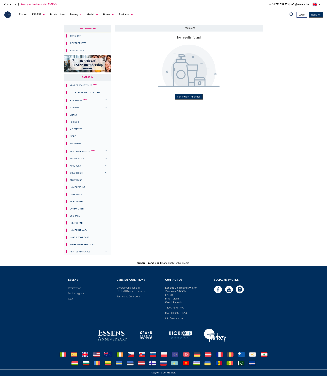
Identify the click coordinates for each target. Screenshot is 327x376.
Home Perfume (77, 187)
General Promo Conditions (152, 263)
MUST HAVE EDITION (82, 151)
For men (74, 108)
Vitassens (75, 143)
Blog (70, 299)
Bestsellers (77, 50)
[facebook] (218, 289)
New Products (78, 43)
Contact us (10, 4)
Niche (73, 136)
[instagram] (240, 289)
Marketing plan (76, 293)
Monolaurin (76, 201)
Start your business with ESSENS (38, 4)
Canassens (76, 194)
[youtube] (229, 289)
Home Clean (76, 223)
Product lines (57, 14)
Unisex (73, 115)
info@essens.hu (300, 4)
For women (78, 100)
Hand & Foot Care (79, 237)
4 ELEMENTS (76, 129)
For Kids (74, 122)
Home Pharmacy (78, 230)
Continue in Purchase (188, 96)
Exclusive (75, 36)
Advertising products (82, 244)
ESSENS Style (77, 158)
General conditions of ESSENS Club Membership (131, 289)
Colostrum (76, 173)
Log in (302, 14)
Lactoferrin (77, 209)
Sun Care (75, 216)
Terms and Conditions (129, 296)
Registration (74, 288)
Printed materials (80, 252)
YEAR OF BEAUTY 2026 (83, 85)
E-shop (23, 14)
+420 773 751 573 (279, 4)
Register (316, 14)
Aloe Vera (75, 166)
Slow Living (76, 180)
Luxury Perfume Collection (85, 92)
